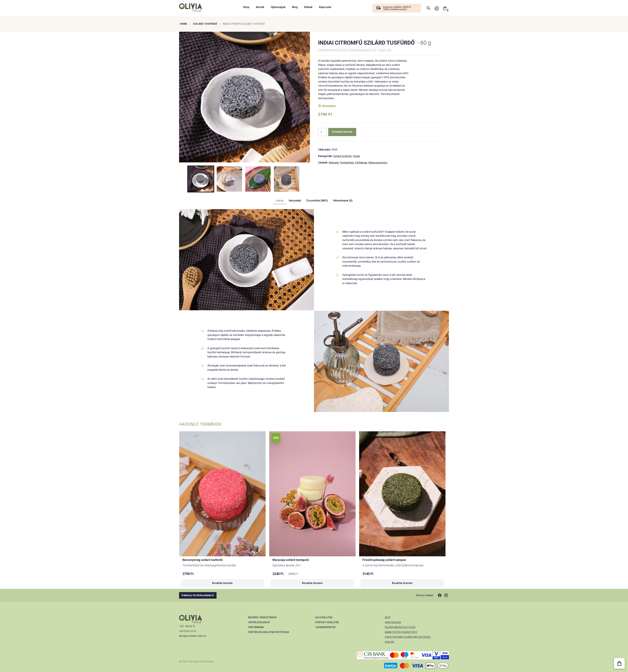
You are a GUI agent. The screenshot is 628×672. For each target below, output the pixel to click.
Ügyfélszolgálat (259, 622)
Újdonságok (278, 7)
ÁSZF (388, 617)
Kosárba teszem (342, 131)
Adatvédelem (393, 622)
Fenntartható (347, 162)
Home (183, 23)
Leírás (280, 200)
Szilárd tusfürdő (205, 23)
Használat (295, 200)
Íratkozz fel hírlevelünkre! (198, 595)
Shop (246, 7)
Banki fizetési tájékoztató (401, 632)
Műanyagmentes (377, 162)
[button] (619, 663)
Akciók (260, 7)
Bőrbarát (333, 162)
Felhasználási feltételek (400, 627)
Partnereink (256, 627)
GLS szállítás (323, 617)
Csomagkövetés (325, 627)
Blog (295, 7)
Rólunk (308, 7)
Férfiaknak (361, 162)
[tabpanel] (244, 97)
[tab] (279, 200)
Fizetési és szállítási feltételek (268, 632)
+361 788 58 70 (187, 626)
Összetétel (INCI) (317, 200)
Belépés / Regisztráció (262, 617)
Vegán (356, 156)
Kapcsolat (325, 7)
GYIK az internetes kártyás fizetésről (408, 637)
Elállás (389, 642)
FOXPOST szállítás (327, 622)
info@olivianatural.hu (192, 636)
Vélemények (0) (342, 200)
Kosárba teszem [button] (222, 583)
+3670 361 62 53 (187, 631)
